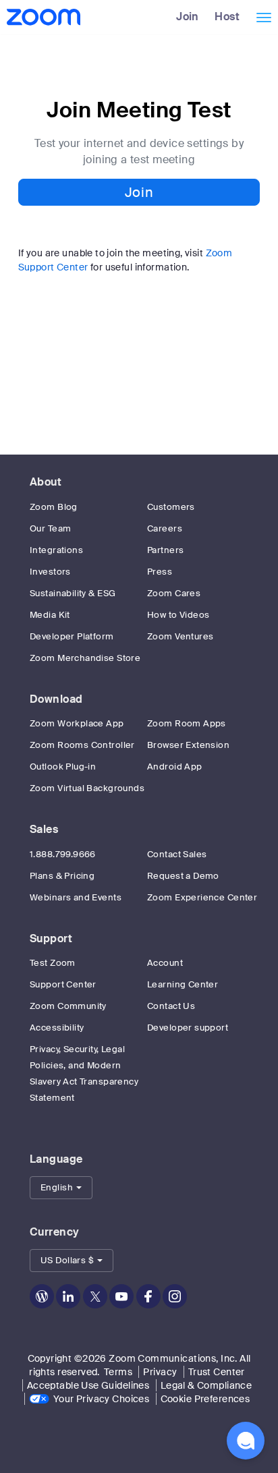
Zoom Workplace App (77, 723)
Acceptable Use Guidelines (88, 1385)
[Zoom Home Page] (42, 17)
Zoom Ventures (180, 636)
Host (227, 16)
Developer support (187, 1027)
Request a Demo (183, 876)
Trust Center (216, 1372)
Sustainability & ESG (72, 593)
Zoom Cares (173, 593)
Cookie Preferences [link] (205, 1399)
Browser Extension (188, 745)
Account (165, 963)
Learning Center (182, 984)
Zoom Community (68, 1006)
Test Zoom (53, 963)
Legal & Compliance (206, 1385)
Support (51, 938)
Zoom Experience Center (202, 897)
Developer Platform (72, 636)
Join (187, 16)
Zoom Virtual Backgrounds (87, 788)
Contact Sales (176, 854)
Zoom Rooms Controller (82, 745)
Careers (164, 528)
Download (56, 699)
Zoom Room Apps (186, 723)
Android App (174, 766)
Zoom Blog (54, 507)
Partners (165, 550)
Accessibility (57, 1027)
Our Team (50, 528)
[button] (61, 1187)
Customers (171, 507)
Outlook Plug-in (63, 766)
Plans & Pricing (62, 876)
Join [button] (139, 192)
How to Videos (178, 614)
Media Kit (50, 614)
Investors (50, 571)
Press (159, 571)
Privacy (160, 1372)
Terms (118, 1372)
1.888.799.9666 (63, 854)
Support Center (63, 984)
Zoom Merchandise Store (85, 658)
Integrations (56, 550)
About (45, 482)
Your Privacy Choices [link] (101, 1399)
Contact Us (171, 1006)
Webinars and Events (75, 897)
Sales (44, 829)
